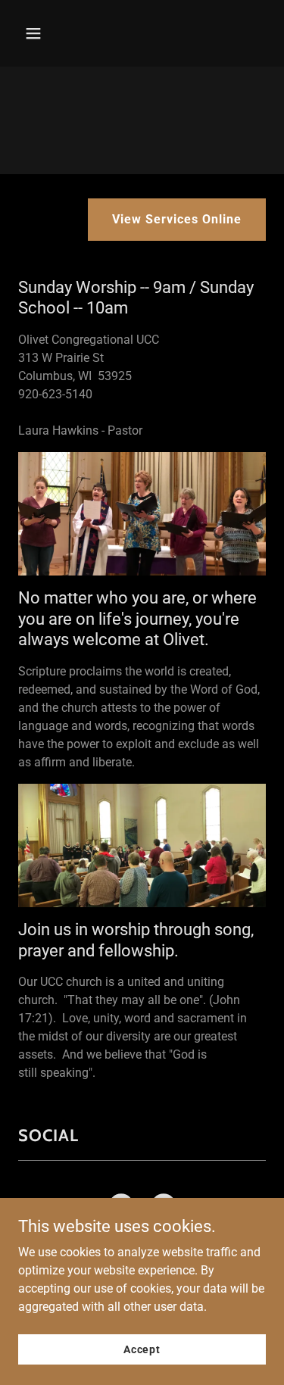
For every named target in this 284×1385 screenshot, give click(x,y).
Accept (142, 1349)
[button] (46, 33)
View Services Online (177, 219)
